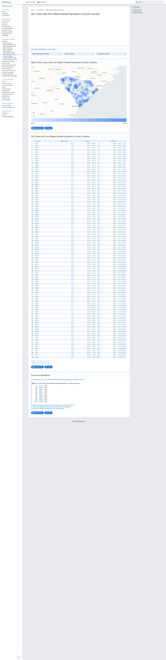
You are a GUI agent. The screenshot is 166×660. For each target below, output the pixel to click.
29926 (36, 219)
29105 (36, 327)
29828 (36, 281)
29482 (36, 242)
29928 (36, 163)
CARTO (120, 116)
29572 (36, 221)
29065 (36, 283)
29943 (36, 262)
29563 (36, 217)
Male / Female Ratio (7, 48)
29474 (36, 260)
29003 (36, 286)
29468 (36, 290)
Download (123, 64)
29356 (36, 277)
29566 (36, 195)
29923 (36, 292)
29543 (36, 299)
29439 (36, 160)
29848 (36, 288)
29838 (36, 204)
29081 (36, 208)
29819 (36, 255)
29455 (36, 268)
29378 (36, 154)
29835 (36, 180)
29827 (36, 318)
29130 (36, 212)
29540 (36, 329)
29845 (36, 240)
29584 (36, 305)
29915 (36, 201)
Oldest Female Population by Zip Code (55, 10)
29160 (36, 342)
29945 (36, 350)
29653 (36, 229)
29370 (36, 245)
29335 (36, 337)
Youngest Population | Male (9, 57)
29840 (36, 165)
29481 (36, 309)
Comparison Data (137, 11)
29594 (36, 145)
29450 (36, 320)
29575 (36, 234)
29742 (36, 193)
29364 (36, 303)
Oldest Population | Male (9, 53)
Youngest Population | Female (10, 59)
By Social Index (6, 21)
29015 (36, 348)
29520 (36, 353)
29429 (36, 344)
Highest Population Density (9, 44)
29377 (36, 294)
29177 (36, 143)
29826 (36, 206)
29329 (36, 191)
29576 (36, 178)
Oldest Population (7, 51)
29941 (36, 150)
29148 (36, 251)
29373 (36, 176)
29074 (36, 173)
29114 (36, 270)
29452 (36, 225)
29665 (36, 223)
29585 (36, 184)
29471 (36, 197)
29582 (36, 214)
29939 (36, 357)
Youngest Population (8, 56)
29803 (36, 333)
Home (32, 10)
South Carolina (39, 10)
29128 (36, 249)
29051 (36, 188)
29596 (36, 210)
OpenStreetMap (114, 116)
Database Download (7, 6)
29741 (36, 275)
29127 (36, 335)
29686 (36, 301)
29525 (36, 346)
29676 (36, 158)
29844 (36, 156)
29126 (36, 355)
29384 (36, 316)
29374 (36, 331)
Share (49, 128)
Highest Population (7, 43)
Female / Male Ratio (7, 49)
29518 (36, 199)
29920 (36, 236)
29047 (36, 266)
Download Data (38, 128)
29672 (36, 238)
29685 (36, 232)
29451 (36, 314)
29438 (36, 182)
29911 (36, 324)
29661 (36, 264)
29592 (36, 312)
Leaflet (108, 116)
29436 (36, 296)
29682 (36, 340)
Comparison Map (137, 9)
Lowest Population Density (9, 46)
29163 (36, 253)
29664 (36, 307)
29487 (36, 186)
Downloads (43, 2)
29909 (36, 147)
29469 (36, 167)
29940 (36, 247)
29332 (36, 258)
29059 (36, 273)
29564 (36, 227)
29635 (36, 279)
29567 (36, 152)
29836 (36, 171)
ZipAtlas (124, 116)
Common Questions (138, 12)
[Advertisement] (55, 30)
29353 (36, 322)
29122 (36, 169)
